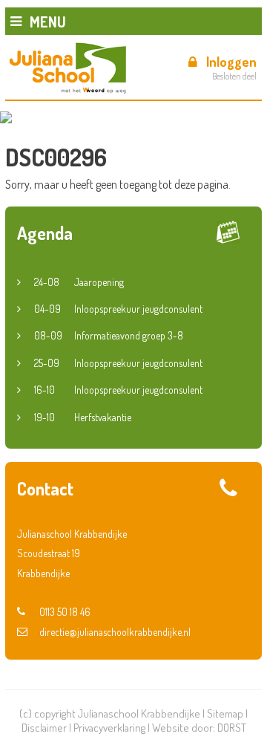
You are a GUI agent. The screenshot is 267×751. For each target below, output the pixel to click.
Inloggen (231, 61)
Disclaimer (44, 728)
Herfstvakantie (82, 417)
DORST (231, 728)
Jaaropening (79, 282)
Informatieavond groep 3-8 (108, 335)
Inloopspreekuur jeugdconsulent (118, 308)
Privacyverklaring (109, 728)
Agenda (45, 232)
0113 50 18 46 (64, 611)
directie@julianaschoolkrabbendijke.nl (115, 631)
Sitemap (225, 713)
